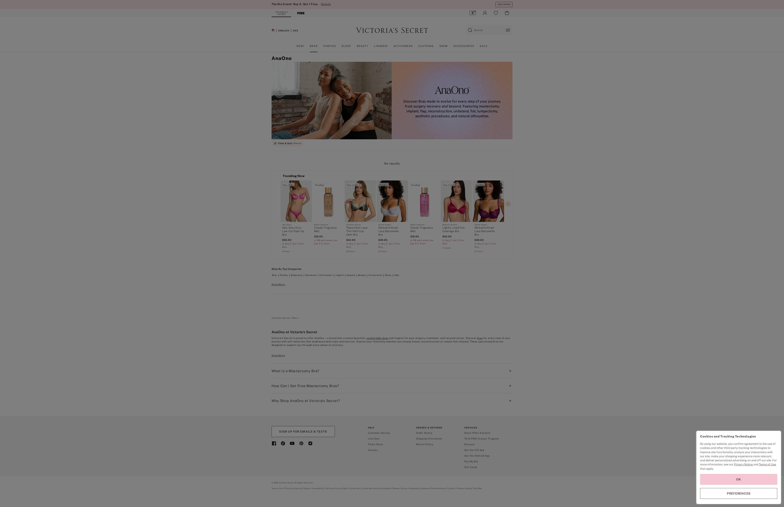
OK (738, 479)
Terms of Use (767, 464)
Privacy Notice (743, 464)
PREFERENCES (739, 493)
